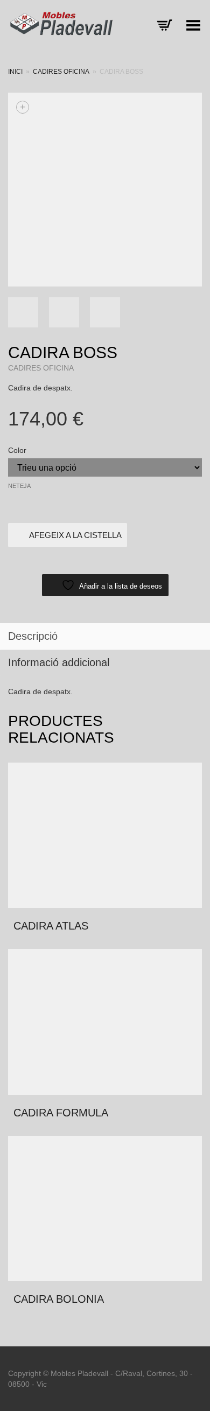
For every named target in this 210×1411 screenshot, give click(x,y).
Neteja (19, 486)
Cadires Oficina (61, 71)
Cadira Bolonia (58, 1299)
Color (17, 450)
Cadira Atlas (50, 926)
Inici (15, 71)
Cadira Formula (60, 1113)
